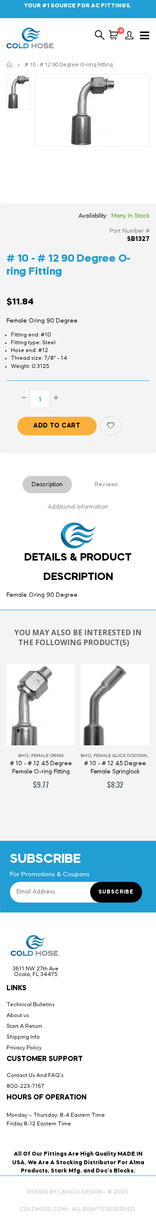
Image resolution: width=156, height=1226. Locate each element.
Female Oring (47, 756)
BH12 (23, 756)
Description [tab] (47, 485)
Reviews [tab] (105, 485)
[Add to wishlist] (110, 426)
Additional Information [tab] (78, 507)
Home (9, 64)
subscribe (115, 892)
